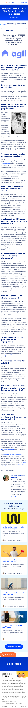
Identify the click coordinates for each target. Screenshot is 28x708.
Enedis (24, 462)
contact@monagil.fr (6, 355)
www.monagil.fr (5, 163)
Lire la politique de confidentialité (9, 701)
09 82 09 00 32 (23, 2)
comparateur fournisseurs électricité (13, 454)
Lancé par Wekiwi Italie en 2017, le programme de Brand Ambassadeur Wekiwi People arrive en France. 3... (13, 533)
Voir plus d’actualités (14, 646)
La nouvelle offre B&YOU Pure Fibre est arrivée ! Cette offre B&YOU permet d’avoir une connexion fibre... (12, 632)
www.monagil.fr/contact (7, 449)
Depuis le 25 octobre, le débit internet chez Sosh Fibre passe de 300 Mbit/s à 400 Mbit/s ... (13, 599)
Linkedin (14, 496)
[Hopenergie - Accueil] (10, 2)
